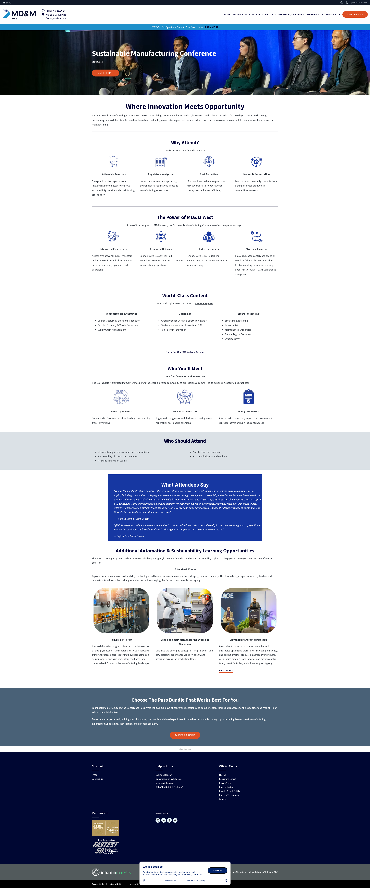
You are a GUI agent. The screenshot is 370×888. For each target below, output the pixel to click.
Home (227, 14)
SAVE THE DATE (355, 14)
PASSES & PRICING (185, 735)
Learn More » (226, 670)
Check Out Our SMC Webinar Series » (185, 352)
